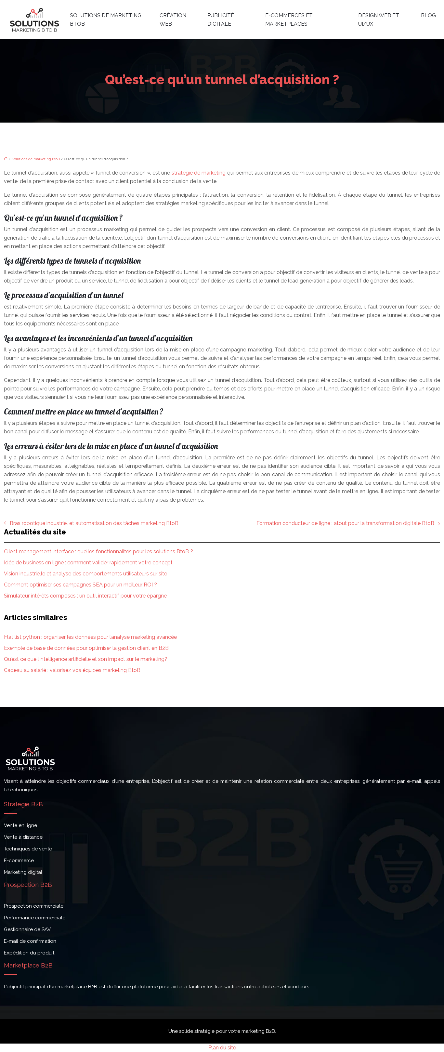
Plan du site (222, 1048)
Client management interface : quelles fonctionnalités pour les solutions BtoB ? (98, 551)
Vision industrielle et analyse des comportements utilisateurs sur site (85, 574)
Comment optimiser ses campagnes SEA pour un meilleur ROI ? (80, 585)
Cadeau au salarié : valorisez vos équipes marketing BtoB (72, 670)
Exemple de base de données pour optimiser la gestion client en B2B (86, 648)
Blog (428, 15)
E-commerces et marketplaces (289, 19)
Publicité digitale (220, 19)
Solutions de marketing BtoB (105, 19)
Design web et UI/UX (378, 19)
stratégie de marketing (199, 173)
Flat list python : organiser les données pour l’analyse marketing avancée (90, 637)
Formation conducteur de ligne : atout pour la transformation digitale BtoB (345, 523)
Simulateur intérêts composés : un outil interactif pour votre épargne (85, 596)
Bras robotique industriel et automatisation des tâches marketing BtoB (94, 523)
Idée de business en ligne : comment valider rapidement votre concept (88, 562)
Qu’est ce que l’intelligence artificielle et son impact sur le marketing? (85, 659)
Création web (173, 19)
